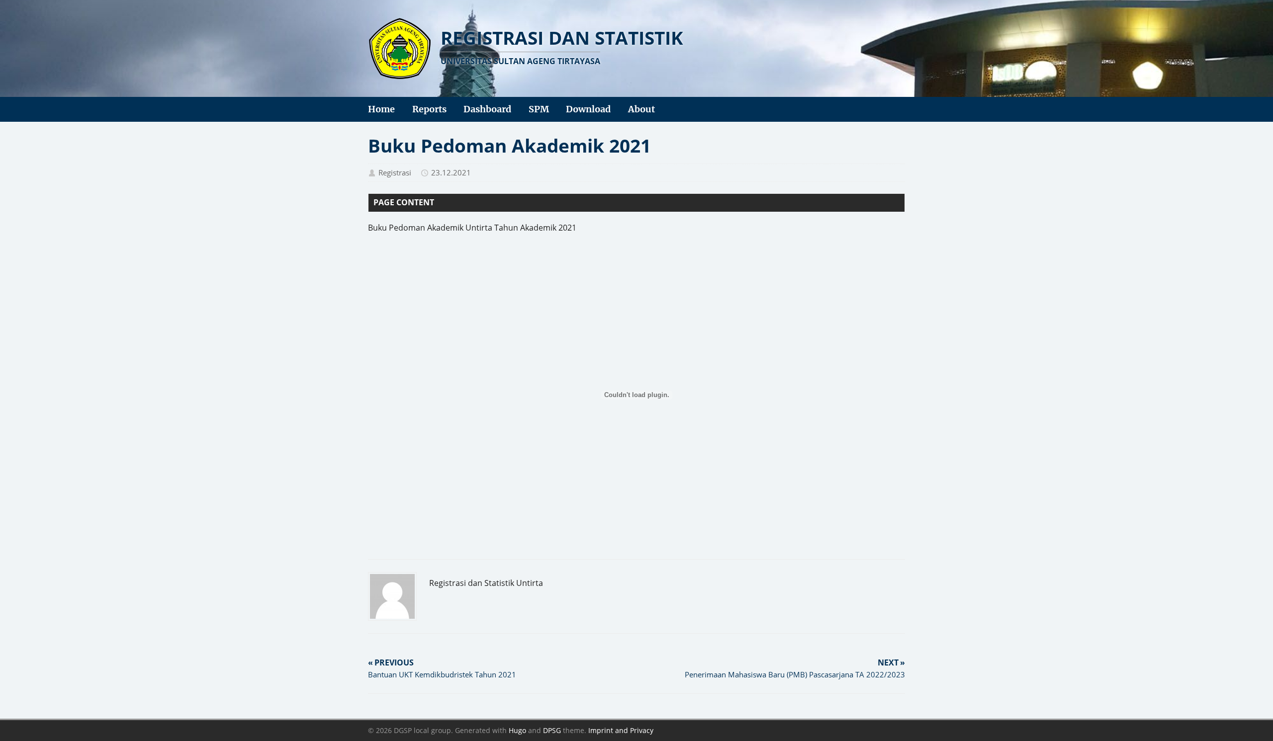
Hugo (517, 730)
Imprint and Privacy (620, 730)
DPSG (552, 730)
